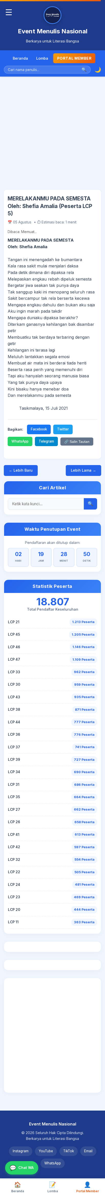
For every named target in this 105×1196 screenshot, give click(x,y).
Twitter (63, 429)
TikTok (68, 1151)
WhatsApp (20, 441)
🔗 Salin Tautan (76, 442)
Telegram (46, 441)
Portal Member (74, 58)
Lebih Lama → (83, 470)
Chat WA (22, 1168)
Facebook (39, 429)
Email (88, 1151)
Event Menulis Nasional (52, 31)
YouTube (46, 1151)
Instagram (21, 1151)
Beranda (20, 58)
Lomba (42, 58)
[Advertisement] (52, 137)
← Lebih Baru (21, 470)
